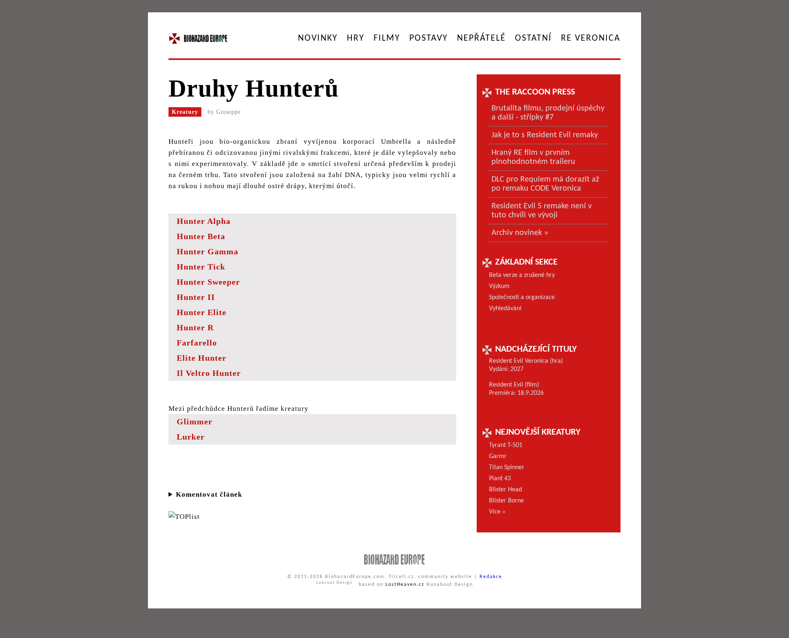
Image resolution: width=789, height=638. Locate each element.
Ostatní (533, 38)
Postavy (428, 38)
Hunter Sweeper (208, 281)
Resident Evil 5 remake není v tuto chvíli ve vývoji (541, 210)
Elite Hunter (201, 357)
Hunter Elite (201, 312)
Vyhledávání (505, 308)
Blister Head (505, 489)
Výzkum (499, 286)
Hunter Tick (201, 266)
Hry (356, 38)
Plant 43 (500, 478)
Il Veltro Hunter (209, 373)
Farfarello (197, 342)
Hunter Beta (201, 236)
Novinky (318, 38)
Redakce (491, 576)
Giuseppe (228, 112)
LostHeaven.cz (404, 584)
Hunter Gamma (207, 251)
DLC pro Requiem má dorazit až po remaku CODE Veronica (545, 184)
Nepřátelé (481, 38)
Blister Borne (506, 501)
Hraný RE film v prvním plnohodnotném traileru (533, 157)
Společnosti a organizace (522, 297)
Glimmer (194, 421)
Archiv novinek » (519, 233)
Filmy (387, 38)
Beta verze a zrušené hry (522, 275)
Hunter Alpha (204, 221)
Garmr (498, 456)
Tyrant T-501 (505, 445)
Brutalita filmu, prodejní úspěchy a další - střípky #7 (547, 113)
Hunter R (195, 327)
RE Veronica (591, 38)
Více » (497, 512)
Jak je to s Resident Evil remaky (544, 135)
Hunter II (196, 297)
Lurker (191, 436)
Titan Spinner (506, 467)
